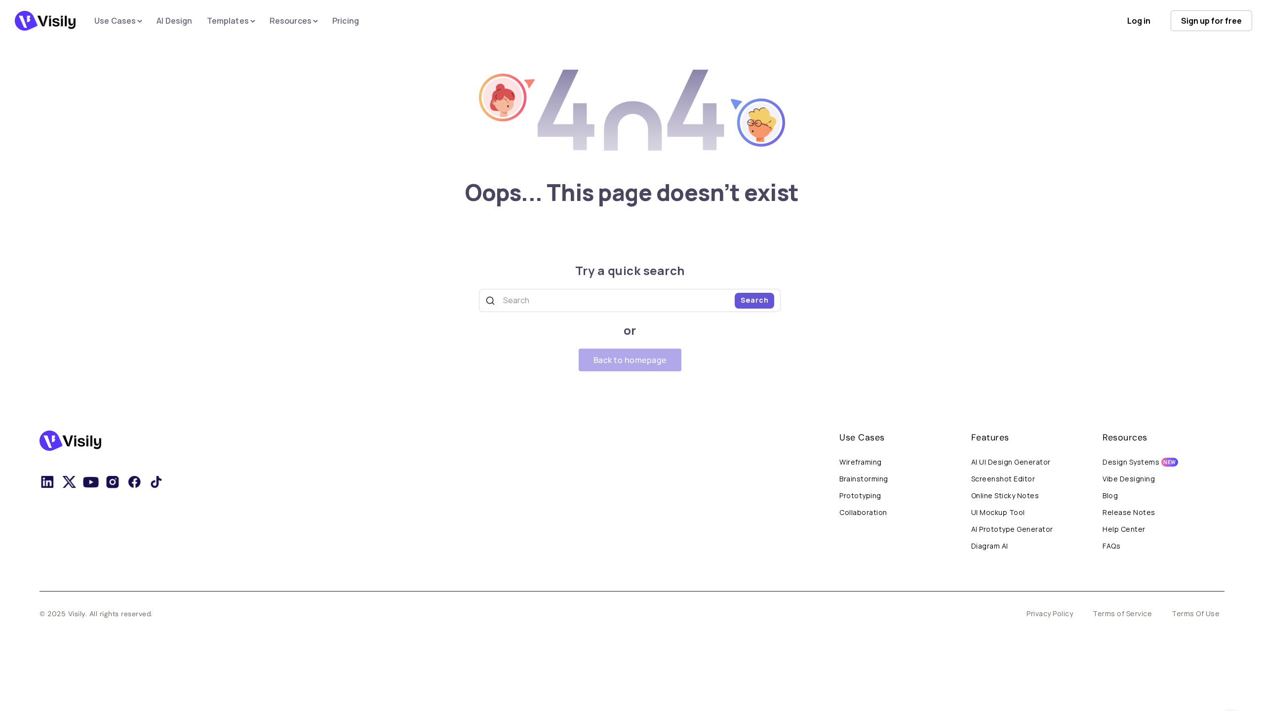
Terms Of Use (1196, 613)
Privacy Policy (1050, 613)
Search (755, 300)
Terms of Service (1122, 613)
